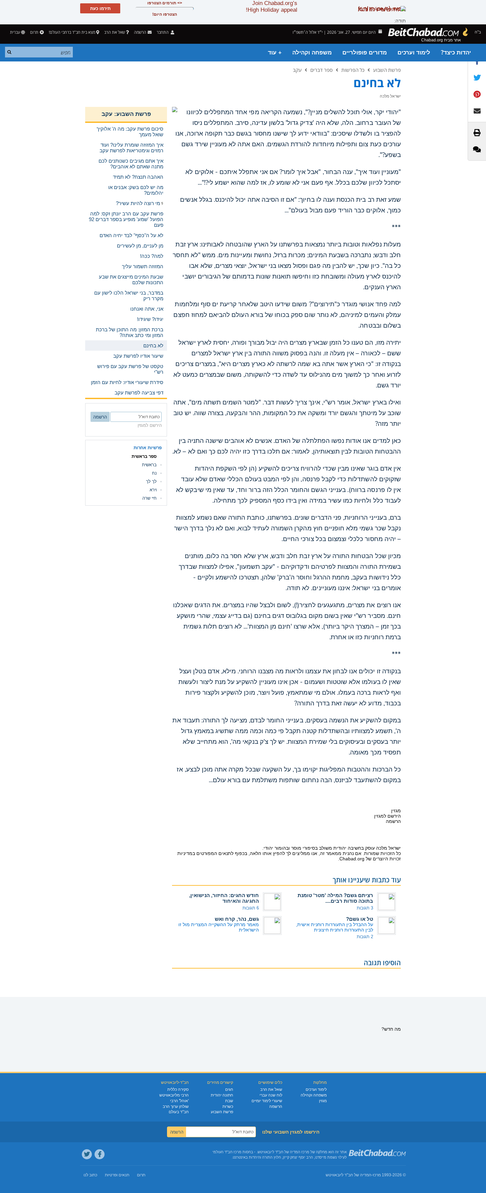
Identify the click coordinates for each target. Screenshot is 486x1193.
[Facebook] (100, 1154)
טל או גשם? (359, 919)
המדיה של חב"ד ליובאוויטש (348, 1175)
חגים (229, 1089)
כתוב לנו (90, 1175)
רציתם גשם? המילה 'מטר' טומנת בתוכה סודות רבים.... (335, 898)
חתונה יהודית (222, 1095)
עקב (297, 69)
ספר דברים (321, 69)
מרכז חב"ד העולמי (226, 1152)
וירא (153, 489)
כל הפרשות (352, 69)
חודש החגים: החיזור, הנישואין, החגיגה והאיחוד (224, 898)
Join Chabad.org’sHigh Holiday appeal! (271, 6)
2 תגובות (365, 936)
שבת (229, 1100)
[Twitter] (87, 1154)
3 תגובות (365, 907)
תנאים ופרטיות (117, 1175)
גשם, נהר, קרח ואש (237, 919)
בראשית (149, 464)
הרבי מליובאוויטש (174, 1095)
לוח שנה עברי (271, 1095)
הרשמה (275, 1106)
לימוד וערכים (413, 52)
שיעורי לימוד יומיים (267, 1100)
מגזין (323, 1100)
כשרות (227, 1106)
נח (154, 473)
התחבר (163, 32)
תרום (34, 32)
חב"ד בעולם (179, 1112)
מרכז (377, 1175)
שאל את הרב (114, 32)
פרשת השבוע (387, 69)
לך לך (151, 481)
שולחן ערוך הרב (176, 1106)
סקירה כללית (178, 1089)
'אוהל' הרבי (179, 1100)
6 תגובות (250, 907)
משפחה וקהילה (312, 52)
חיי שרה (149, 498)
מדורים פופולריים (364, 52)
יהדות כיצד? (456, 52)
